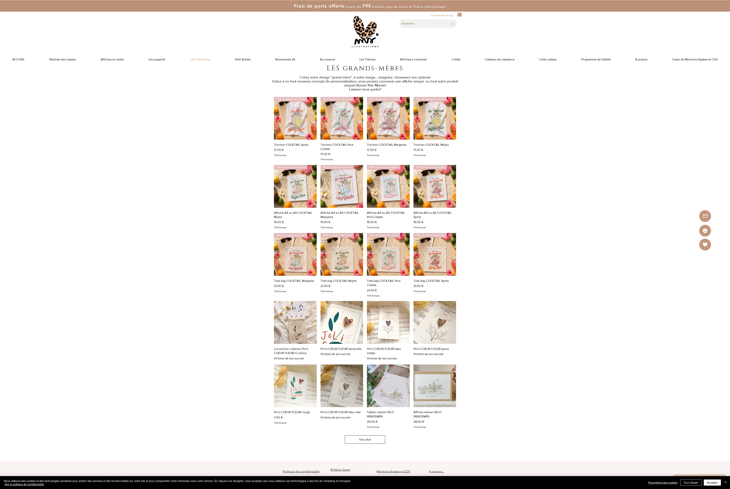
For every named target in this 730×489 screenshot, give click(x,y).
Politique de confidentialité (301, 471)
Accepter (712, 482)
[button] (459, 14)
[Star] (705, 231)
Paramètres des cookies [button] (662, 482)
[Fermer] (725, 482)
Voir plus (365, 439)
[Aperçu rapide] (295, 322)
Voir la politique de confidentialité (24, 484)
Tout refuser (691, 482)
